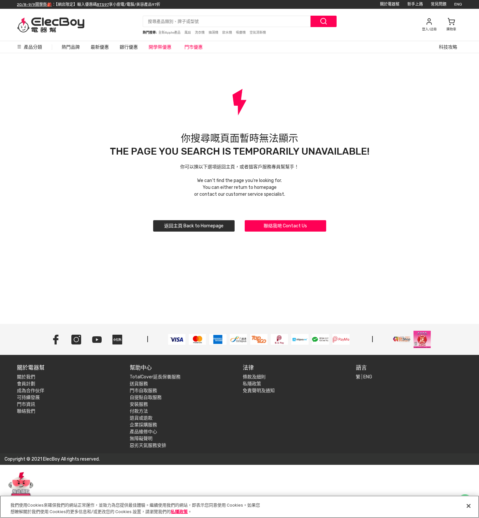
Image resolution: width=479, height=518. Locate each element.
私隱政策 (252, 384)
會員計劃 (26, 384)
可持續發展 (28, 397)
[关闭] (468, 506)
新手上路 (415, 4)
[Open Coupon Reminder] (21, 488)
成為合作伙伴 (30, 390)
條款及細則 (254, 377)
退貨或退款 (141, 418)
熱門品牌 (71, 47)
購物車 (451, 29)
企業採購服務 (143, 425)
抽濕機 (214, 33)
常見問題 (438, 4)
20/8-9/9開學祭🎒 (34, 4)
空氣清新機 (258, 33)
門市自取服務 (143, 390)
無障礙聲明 (141, 438)
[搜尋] (324, 21)
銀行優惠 (129, 47)
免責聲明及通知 (259, 390)
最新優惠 (100, 47)
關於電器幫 (389, 4)
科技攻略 (448, 47)
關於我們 (26, 377)
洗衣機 (200, 33)
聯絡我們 (26, 411)
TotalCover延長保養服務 (155, 377)
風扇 (188, 33)
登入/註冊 (429, 29)
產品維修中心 (143, 431)
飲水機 (227, 33)
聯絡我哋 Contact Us (285, 226)
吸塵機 (241, 33)
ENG (458, 4)
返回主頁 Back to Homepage (194, 226)
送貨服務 (139, 384)
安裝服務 (139, 404)
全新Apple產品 (169, 33)
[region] (239, 506)
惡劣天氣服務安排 (148, 445)
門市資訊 (26, 404)
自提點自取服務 (146, 397)
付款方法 (139, 411)
